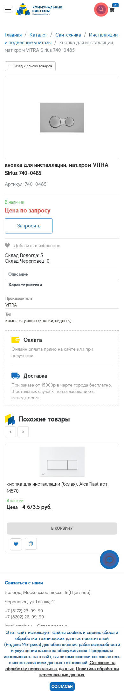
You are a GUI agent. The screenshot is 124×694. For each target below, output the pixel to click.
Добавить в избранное (37, 245)
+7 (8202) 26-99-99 (24, 616)
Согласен (62, 686)
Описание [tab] (18, 274)
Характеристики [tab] (25, 284)
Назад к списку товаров (32, 66)
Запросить (28, 226)
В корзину (62, 528)
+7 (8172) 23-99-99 (24, 610)
